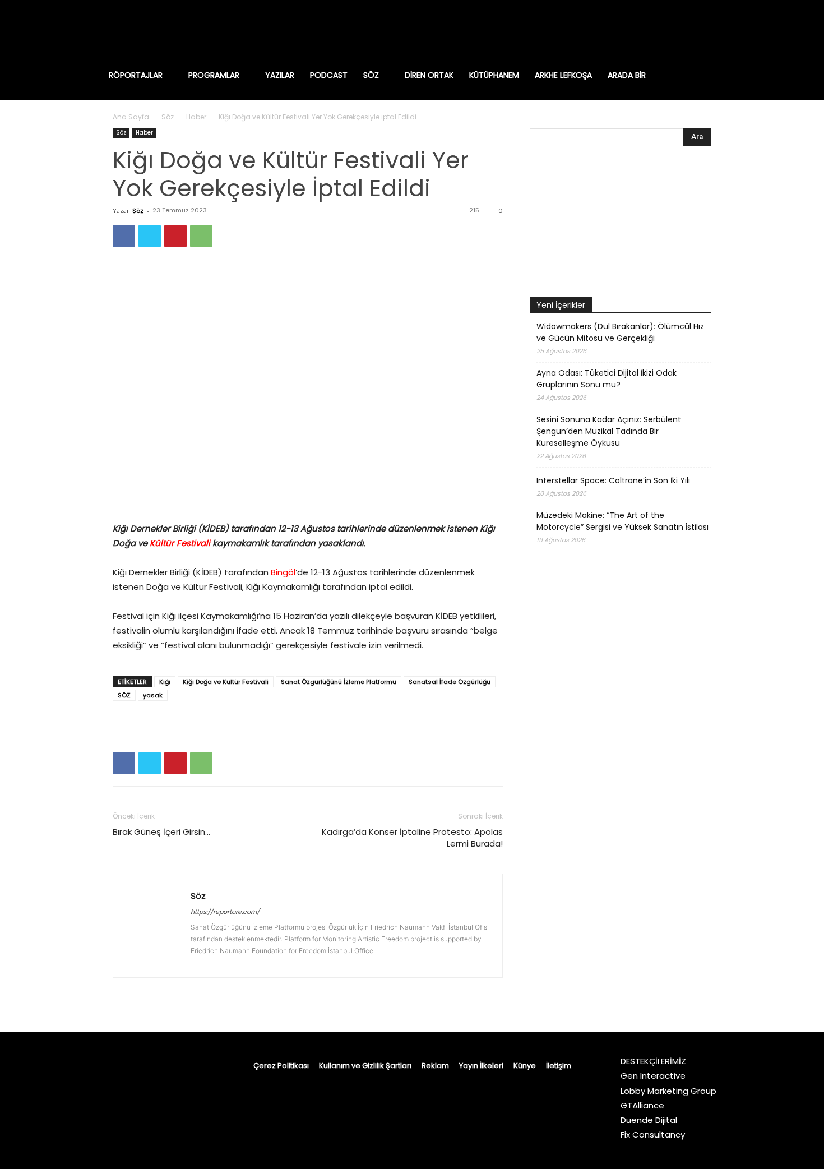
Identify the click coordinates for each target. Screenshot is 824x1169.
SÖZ (124, 695)
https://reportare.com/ (225, 911)
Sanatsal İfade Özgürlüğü (449, 681)
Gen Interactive (653, 1076)
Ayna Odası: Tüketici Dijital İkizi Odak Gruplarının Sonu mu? (606, 378)
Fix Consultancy (653, 1134)
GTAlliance (642, 1105)
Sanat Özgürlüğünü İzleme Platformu (338, 681)
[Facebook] (619, 31)
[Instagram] (643, 31)
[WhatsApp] (201, 236)
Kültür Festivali (181, 543)
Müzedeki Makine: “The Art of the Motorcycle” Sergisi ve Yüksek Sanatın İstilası (622, 521)
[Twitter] (714, 31)
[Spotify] (690, 31)
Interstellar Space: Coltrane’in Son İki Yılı (613, 480)
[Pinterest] (175, 236)
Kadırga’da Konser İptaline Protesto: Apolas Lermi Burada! (412, 837)
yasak (153, 695)
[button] (716, 75)
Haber (196, 117)
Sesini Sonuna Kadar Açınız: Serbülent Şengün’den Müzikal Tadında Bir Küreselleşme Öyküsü (608, 431)
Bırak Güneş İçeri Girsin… (161, 832)
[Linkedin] (666, 31)
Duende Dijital (649, 1120)
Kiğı (164, 681)
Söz (167, 117)
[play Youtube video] (620, 224)
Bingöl (283, 572)
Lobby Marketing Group (668, 1091)
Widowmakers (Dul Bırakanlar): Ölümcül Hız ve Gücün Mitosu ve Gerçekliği (620, 332)
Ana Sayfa (131, 117)
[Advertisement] (620, 853)
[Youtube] (737, 31)
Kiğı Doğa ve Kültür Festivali (226, 681)
